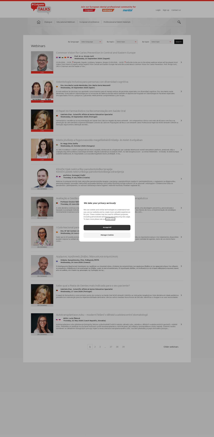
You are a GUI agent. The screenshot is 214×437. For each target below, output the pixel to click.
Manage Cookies (107, 235)
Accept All (107, 227)
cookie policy (110, 219)
